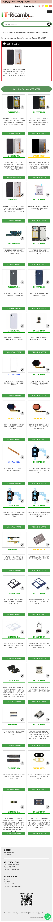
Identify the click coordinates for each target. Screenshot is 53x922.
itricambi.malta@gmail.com (37, 913)
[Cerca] (49, 24)
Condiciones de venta (11, 865)
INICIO (5, 33)
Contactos (7, 855)
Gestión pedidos (9, 884)
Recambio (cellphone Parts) (29, 33)
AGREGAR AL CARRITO (14, 133)
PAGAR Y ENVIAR (9, 867)
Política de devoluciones (12, 886)
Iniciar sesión (29, 6)
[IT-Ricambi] (18, 20)
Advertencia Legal (36, 917)
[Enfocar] (22, 107)
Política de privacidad (11, 869)
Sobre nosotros (9, 852)
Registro (18, 6)
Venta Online (13, 33)
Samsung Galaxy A (16, 38)
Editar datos (8, 881)
